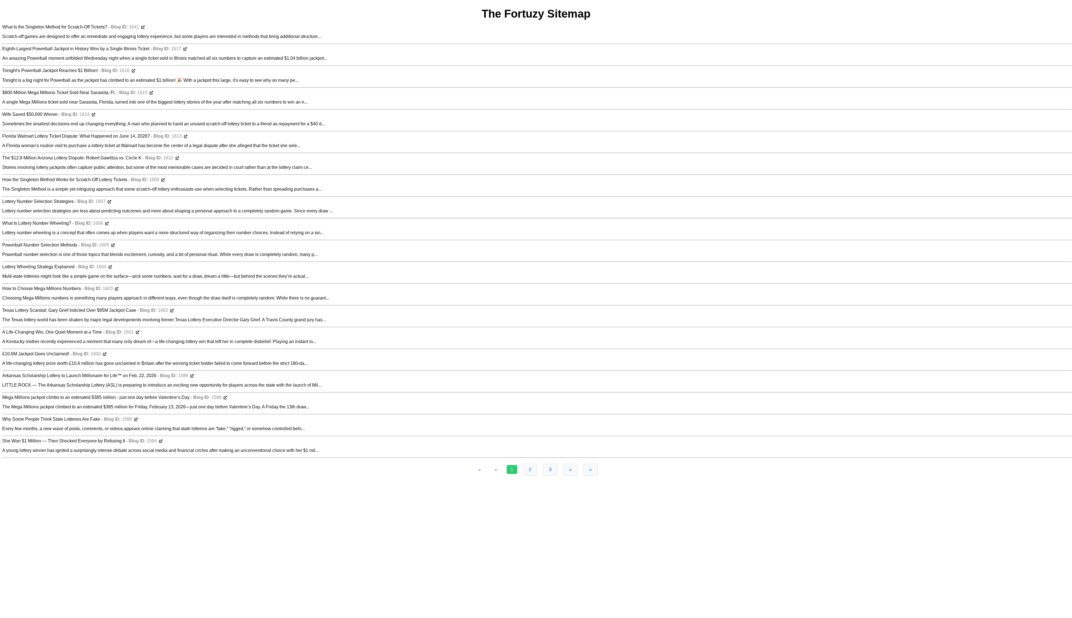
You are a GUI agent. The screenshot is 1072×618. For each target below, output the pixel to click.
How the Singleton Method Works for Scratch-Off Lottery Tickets (65, 179)
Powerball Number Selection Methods (40, 245)
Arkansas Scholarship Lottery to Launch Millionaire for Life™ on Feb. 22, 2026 (79, 375)
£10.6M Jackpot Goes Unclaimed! (36, 353)
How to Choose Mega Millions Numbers (42, 288)
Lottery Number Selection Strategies (38, 201)
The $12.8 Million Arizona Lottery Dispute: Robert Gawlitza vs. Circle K (72, 157)
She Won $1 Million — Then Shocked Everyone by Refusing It (64, 441)
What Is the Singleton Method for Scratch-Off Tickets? (55, 27)
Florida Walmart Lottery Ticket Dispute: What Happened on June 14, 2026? (76, 136)
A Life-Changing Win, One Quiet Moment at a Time (52, 332)
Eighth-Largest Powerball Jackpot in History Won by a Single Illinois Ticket (76, 48)
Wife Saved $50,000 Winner (30, 114)
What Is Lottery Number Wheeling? (37, 223)
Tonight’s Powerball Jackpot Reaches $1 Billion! (50, 70)
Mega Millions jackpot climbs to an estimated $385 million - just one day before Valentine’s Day (96, 397)
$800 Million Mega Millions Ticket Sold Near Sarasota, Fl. (59, 92)
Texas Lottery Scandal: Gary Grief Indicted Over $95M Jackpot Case (69, 310)
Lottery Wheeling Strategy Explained (39, 266)
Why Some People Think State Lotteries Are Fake (51, 419)
